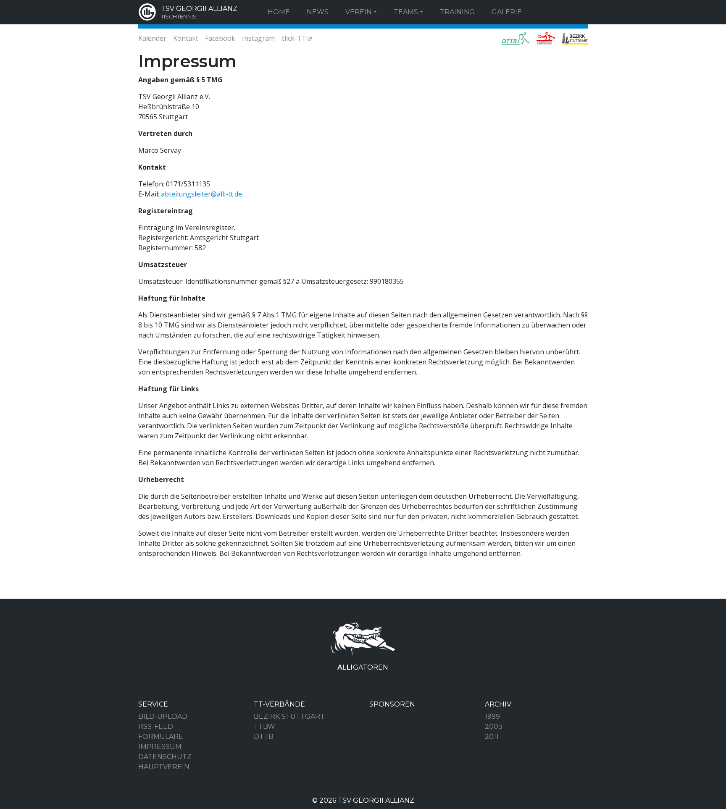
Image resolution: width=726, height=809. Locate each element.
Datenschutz (165, 757)
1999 (492, 716)
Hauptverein (163, 767)
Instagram (258, 38)
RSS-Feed (155, 726)
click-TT (293, 38)
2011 (492, 737)
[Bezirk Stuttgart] (573, 38)
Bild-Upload (162, 716)
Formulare (160, 737)
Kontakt (185, 38)
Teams (406, 12)
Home (279, 12)
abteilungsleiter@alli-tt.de (201, 194)
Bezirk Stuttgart (289, 716)
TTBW (264, 726)
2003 (493, 726)
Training (457, 12)
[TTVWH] (545, 38)
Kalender (152, 38)
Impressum (160, 747)
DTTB (264, 737)
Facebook (220, 38)
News (318, 12)
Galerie (507, 12)
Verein (358, 12)
